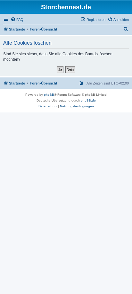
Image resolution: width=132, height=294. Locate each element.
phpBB (49, 94)
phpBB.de (88, 100)
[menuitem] (17, 19)
